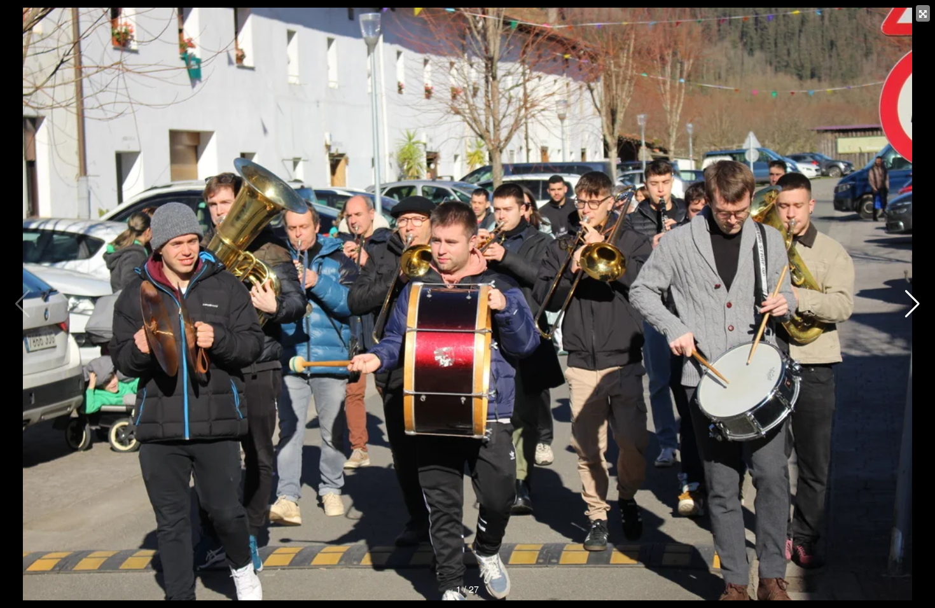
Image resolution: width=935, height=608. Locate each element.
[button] (912, 304)
